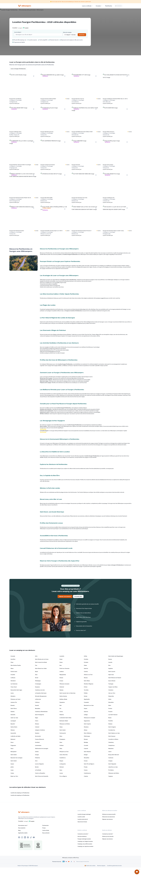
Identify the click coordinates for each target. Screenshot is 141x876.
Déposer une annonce (65, 596)
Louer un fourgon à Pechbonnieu (18, 68)
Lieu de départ (17, 32)
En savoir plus (78, 596)
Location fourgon (21, 22)
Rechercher (82, 34)
